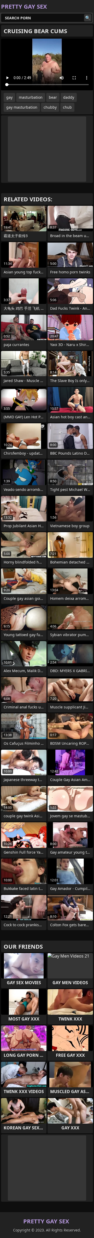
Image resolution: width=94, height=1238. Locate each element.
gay (9, 97)
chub (67, 107)
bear (53, 97)
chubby (50, 107)
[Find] (87, 17)
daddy (68, 97)
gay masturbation (21, 107)
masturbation (31, 97)
